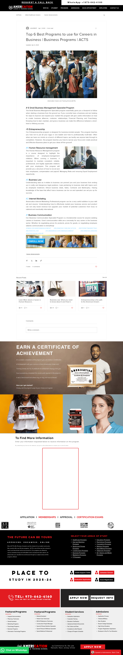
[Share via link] (41, 261)
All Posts (18, 15)
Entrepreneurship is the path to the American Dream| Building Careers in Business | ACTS (92, 301)
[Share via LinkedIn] (36, 261)
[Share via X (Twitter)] (31, 261)
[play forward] (120, 525)
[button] (54, 8)
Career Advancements (51, 15)
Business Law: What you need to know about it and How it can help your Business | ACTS (61, 301)
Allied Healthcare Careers (32, 15)
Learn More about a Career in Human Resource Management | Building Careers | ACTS (30, 301)
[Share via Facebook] (27, 261)
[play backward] (2, 525)
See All (105, 277)
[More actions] (96, 28)
